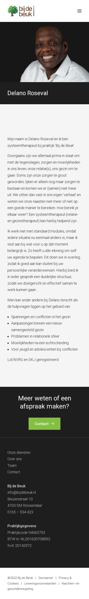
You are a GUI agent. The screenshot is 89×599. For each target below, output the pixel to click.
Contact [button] (42, 424)
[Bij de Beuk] (20, 11)
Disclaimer (45, 578)
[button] (79, 11)
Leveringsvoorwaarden (40, 583)
